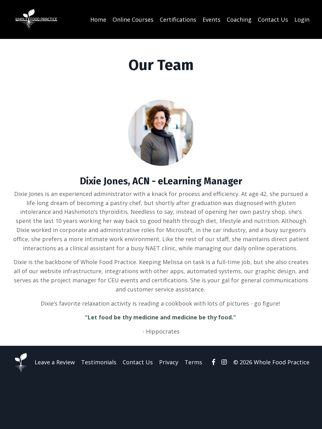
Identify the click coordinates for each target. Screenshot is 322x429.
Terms (193, 362)
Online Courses (133, 19)
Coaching (239, 19)
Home (98, 19)
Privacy (168, 362)
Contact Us (273, 19)
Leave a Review (55, 362)
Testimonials (98, 362)
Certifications (178, 19)
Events (211, 19)
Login (301, 19)
